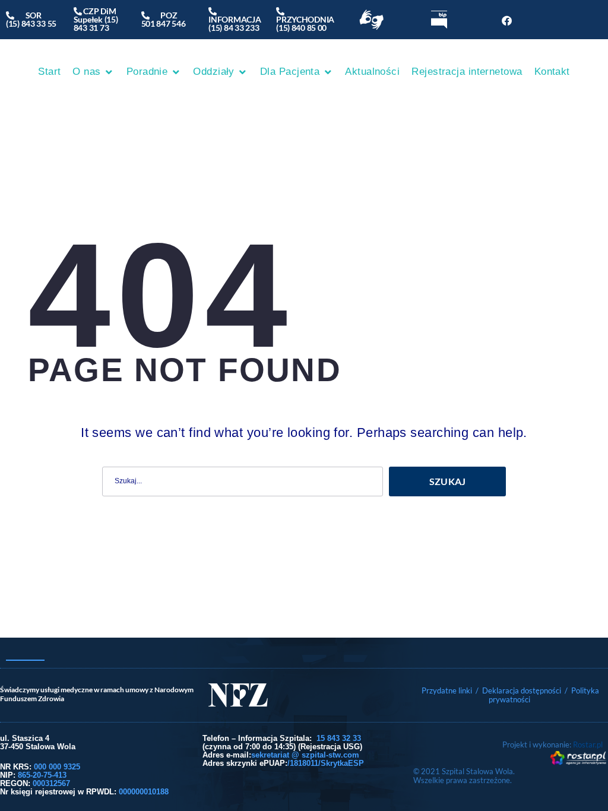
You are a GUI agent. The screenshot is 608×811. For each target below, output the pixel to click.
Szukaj (447, 481)
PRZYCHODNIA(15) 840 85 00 (305, 19)
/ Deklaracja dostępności (518, 690)
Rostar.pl (588, 744)
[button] (93, 72)
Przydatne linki (447, 690)
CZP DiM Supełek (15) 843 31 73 (96, 19)
